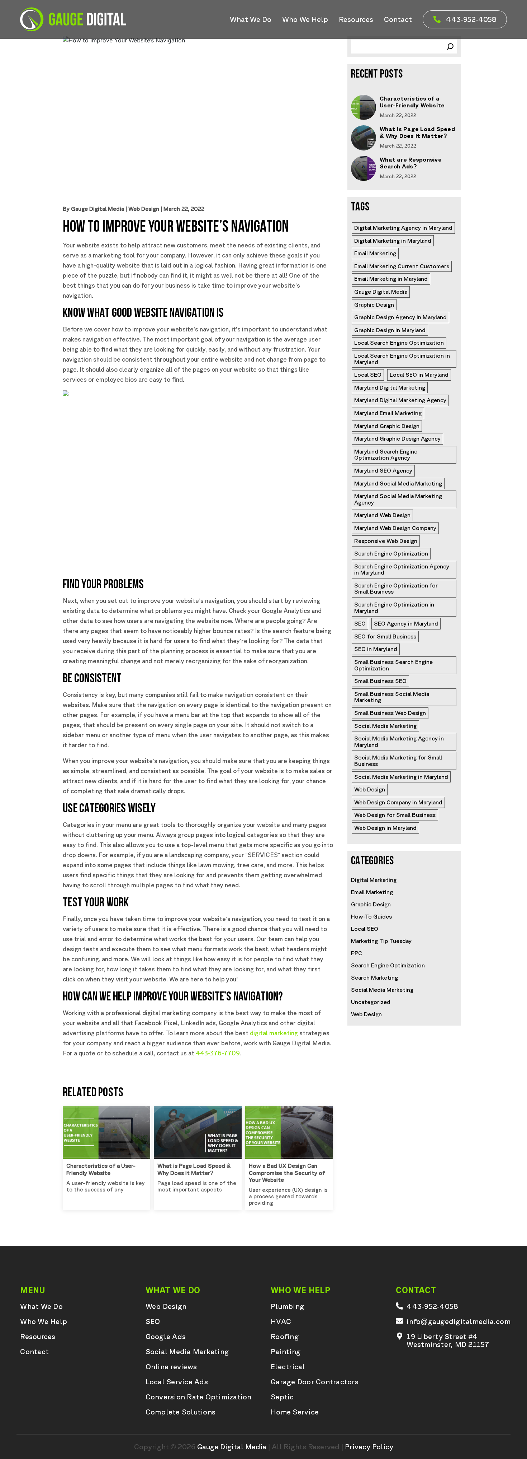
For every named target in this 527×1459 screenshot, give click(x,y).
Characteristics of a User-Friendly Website (101, 1169)
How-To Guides (371, 916)
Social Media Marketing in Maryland (401, 776)
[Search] (450, 46)
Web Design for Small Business (395, 815)
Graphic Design (374, 304)
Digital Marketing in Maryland (392, 240)
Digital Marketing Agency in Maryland (403, 227)
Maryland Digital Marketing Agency (400, 400)
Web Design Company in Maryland (398, 802)
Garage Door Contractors (315, 1382)
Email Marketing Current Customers (401, 266)
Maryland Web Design (382, 515)
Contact (398, 19)
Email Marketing (375, 253)
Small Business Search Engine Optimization (394, 665)
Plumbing (287, 1306)
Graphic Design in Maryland (390, 330)
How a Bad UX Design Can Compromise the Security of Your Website (287, 1172)
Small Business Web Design (390, 713)
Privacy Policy (369, 1446)
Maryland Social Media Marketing (398, 483)
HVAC (281, 1321)
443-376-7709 (217, 1053)
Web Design (143, 208)
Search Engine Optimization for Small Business (396, 588)
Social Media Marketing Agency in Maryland (399, 741)
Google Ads (166, 1336)
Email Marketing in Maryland (391, 278)
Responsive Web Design (385, 541)
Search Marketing (374, 977)
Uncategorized (370, 1002)
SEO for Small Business (385, 636)
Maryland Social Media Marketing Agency (398, 499)
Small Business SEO (380, 681)
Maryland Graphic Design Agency (397, 438)
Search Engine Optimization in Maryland (395, 607)
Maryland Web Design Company (395, 528)
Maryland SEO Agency (383, 470)
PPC (356, 953)
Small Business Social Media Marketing (392, 697)
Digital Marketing (374, 880)
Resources (356, 19)
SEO (360, 623)
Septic (282, 1397)
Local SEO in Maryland (419, 374)
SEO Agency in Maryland (406, 623)
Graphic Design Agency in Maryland (400, 317)
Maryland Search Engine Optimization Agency (386, 454)
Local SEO (367, 374)
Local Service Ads (177, 1382)
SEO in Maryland (375, 649)
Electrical (288, 1367)
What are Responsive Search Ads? (411, 162)
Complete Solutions (181, 1412)
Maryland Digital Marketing (389, 387)
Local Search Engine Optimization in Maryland (402, 358)
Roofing (285, 1336)
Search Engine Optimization (391, 553)
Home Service (295, 1412)
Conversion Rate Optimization (199, 1397)
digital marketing (274, 1033)
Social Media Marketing (385, 725)
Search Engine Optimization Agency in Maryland (402, 569)
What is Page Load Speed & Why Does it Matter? (194, 1169)
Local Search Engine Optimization (399, 342)
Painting (285, 1352)
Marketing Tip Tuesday (381, 941)
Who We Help (305, 19)
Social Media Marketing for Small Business (398, 760)
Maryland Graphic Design (386, 426)
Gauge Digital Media (380, 291)
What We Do (250, 19)
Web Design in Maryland (385, 827)
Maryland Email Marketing (388, 413)
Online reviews (171, 1367)
